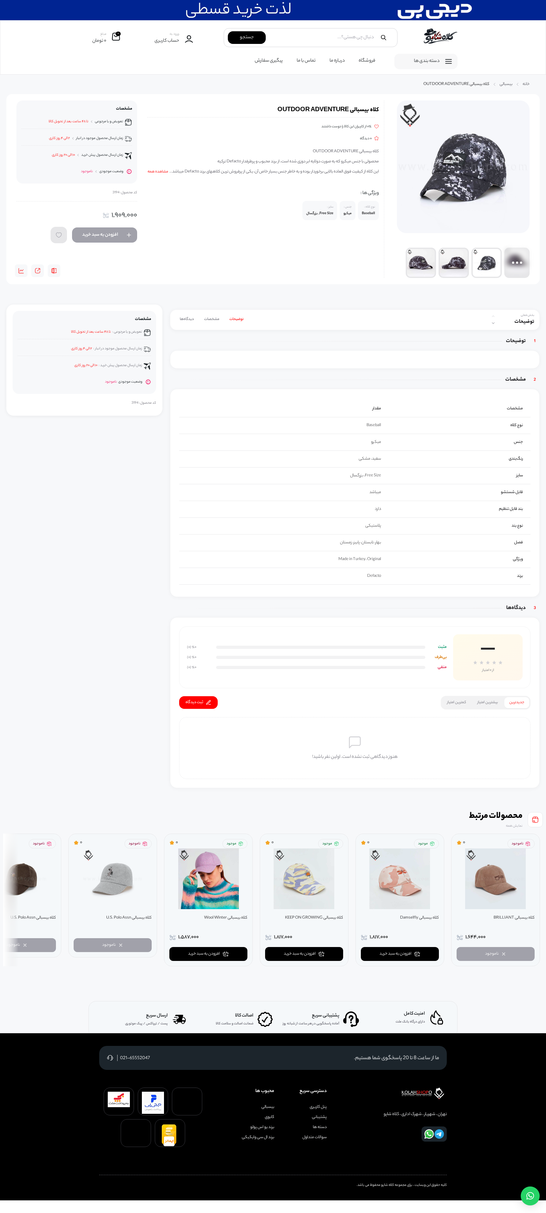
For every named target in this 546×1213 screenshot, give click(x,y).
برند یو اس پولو (262, 1127)
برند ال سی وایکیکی (258, 1137)
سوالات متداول (314, 1137)
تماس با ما (306, 61)
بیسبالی (506, 84)
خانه (526, 84)
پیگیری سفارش (269, 61)
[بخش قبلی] (493, 316)
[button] (530, 1195)
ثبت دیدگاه (194, 702)
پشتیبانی (319, 1117)
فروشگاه (367, 61)
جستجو (247, 37)
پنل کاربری (318, 1107)
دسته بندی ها (427, 61)
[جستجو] (383, 37)
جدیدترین (516, 702)
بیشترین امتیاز (487, 702)
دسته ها (320, 1127)
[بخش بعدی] (493, 323)
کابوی (269, 1117)
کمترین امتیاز (456, 702)
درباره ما (337, 61)
